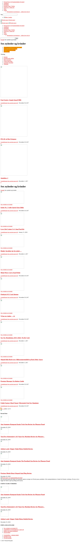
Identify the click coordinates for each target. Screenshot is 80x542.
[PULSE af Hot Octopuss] (14, 136)
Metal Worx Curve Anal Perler (10, 273)
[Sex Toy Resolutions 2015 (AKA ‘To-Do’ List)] (12, 333)
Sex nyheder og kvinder (10, 50)
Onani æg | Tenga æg (9, 7)
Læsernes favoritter (8, 62)
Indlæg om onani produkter (10, 49)
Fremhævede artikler (9, 58)
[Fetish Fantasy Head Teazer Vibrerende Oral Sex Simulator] (12, 398)
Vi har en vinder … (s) (8, 316)
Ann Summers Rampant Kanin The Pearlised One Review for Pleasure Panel (25, 461)
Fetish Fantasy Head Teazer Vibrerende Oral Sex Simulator (20, 403)
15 (4, 408)
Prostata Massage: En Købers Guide (12, 381)
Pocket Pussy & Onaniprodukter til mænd (14, 2)
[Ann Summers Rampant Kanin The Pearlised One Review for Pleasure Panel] (4, 458)
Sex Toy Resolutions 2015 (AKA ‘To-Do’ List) (15, 338)
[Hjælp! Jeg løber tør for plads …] (12, 246)
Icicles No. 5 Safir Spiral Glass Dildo (12, 207)
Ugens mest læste (8, 61)
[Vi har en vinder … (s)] (12, 311)
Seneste (6, 57)
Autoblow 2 (4, 178)
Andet (5, 10)
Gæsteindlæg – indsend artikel (11, 535)
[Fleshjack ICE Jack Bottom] (12, 290)
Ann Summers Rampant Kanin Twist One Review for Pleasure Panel (23, 424)
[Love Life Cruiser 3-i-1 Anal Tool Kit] (12, 225)
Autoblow (6, 3)
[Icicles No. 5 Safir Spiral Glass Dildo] (12, 203)
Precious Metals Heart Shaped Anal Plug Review (16, 473)
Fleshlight (6, 4)
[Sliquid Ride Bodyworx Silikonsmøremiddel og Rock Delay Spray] (12, 355)
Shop (5, 9)
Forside (2, 39)
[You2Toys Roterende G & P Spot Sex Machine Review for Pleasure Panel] (4, 433)
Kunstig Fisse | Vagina (9, 6)
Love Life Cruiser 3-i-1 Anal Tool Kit (12, 229)
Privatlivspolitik (7, 538)
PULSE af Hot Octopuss (8, 139)
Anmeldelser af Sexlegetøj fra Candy (13, 47)
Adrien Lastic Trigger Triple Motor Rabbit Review (17, 449)
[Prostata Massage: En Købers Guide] (12, 377)
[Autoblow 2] (14, 175)
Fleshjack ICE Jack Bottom (9, 294)
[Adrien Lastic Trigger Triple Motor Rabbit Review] (4, 446)
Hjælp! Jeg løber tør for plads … (11, 251)
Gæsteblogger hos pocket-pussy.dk (9, 103)
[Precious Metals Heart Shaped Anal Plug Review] (4, 470)
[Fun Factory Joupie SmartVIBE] (14, 97)
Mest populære (7, 60)
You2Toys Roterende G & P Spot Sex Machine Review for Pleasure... (23, 436)
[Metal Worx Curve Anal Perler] (12, 268)
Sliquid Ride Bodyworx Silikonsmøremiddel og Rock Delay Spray (22, 359)
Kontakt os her (7, 536)
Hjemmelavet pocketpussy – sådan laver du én (18, 11)
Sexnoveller (7, 51)
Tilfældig (6, 64)
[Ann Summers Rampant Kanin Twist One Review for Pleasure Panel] (4, 421)
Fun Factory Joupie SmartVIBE (11, 100)
